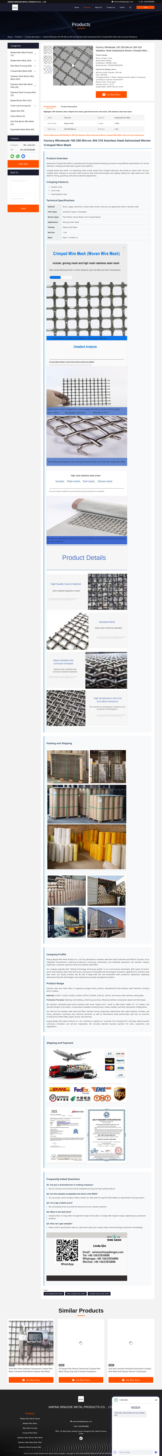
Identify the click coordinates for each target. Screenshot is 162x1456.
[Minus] (156, 1400)
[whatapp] (17, 156)
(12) (23, 93)
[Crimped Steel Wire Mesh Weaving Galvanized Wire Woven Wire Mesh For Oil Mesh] (73, 65)
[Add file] (115, 1452)
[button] (12, 1349)
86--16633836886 (147, 2)
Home (76, 7)
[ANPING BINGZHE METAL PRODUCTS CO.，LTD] (15, 7)
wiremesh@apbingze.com (124, 2)
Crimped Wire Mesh (32, 37)
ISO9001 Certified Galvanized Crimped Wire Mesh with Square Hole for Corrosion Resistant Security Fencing (130, 1370)
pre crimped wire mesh (53, 1294)
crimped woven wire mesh (99, 1294)
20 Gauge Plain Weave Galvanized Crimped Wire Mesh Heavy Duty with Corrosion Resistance (30, 1370)
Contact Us (111, 7)
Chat (145, 7)
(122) (20, 101)
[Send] (156, 1452)
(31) (20, 106)
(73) (21, 54)
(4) (17, 116)
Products (87, 7)
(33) (17, 111)
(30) (21, 85)
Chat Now (23, 164)
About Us (98, 7)
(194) (21, 66)
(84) (22, 129)
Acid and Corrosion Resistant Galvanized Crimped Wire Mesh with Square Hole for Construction (80, 1370)
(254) (20, 61)
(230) (21, 71)
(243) (22, 77)
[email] (23, 156)
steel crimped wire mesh (76, 1294)
